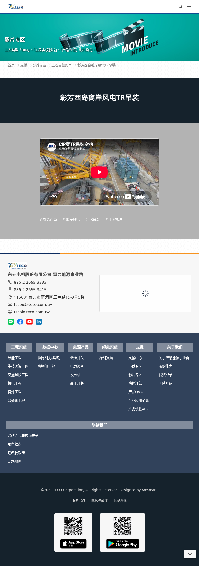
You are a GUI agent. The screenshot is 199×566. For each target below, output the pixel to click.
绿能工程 (14, 358)
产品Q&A (135, 391)
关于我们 (175, 347)
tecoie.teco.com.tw (32, 312)
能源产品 (81, 347)
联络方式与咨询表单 (23, 435)
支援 (140, 347)
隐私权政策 (16, 453)
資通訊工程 (46, 366)
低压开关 (77, 358)
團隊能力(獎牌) (49, 358)
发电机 (75, 374)
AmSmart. (150, 489)
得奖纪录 (165, 374)
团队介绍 (165, 383)
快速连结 (135, 383)
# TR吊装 (92, 219)
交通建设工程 (18, 374)
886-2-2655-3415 (30, 289)
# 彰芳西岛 (48, 219)
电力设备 (77, 366)
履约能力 (165, 366)
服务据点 (14, 444)
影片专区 (135, 374)
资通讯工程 (16, 400)
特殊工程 (14, 391)
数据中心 (50, 347)
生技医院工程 (18, 366)
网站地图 (14, 461)
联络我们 (99, 425)
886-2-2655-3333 (30, 282)
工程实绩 (19, 347)
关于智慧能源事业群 (174, 358)
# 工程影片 (114, 219)
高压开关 (77, 383)
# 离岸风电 (71, 219)
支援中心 (135, 358)
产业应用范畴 (138, 400)
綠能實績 (106, 358)
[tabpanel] (99, 37)
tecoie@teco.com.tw (33, 304)
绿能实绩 (110, 347)
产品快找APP (138, 409)
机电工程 (14, 383)
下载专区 (135, 366)
